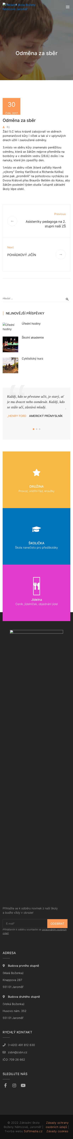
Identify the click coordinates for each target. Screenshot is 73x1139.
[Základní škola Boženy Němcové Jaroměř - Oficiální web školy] (20, 7)
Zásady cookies (57, 1131)
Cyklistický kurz (32, 358)
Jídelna (36, 599)
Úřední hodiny (31, 323)
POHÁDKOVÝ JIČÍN (21, 255)
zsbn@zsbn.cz (17, 1052)
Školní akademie (33, 337)
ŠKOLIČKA (36, 543)
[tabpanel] (36, 406)
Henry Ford (17, 416)
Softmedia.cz (33, 1131)
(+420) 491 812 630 (21, 1045)
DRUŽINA (36, 486)
